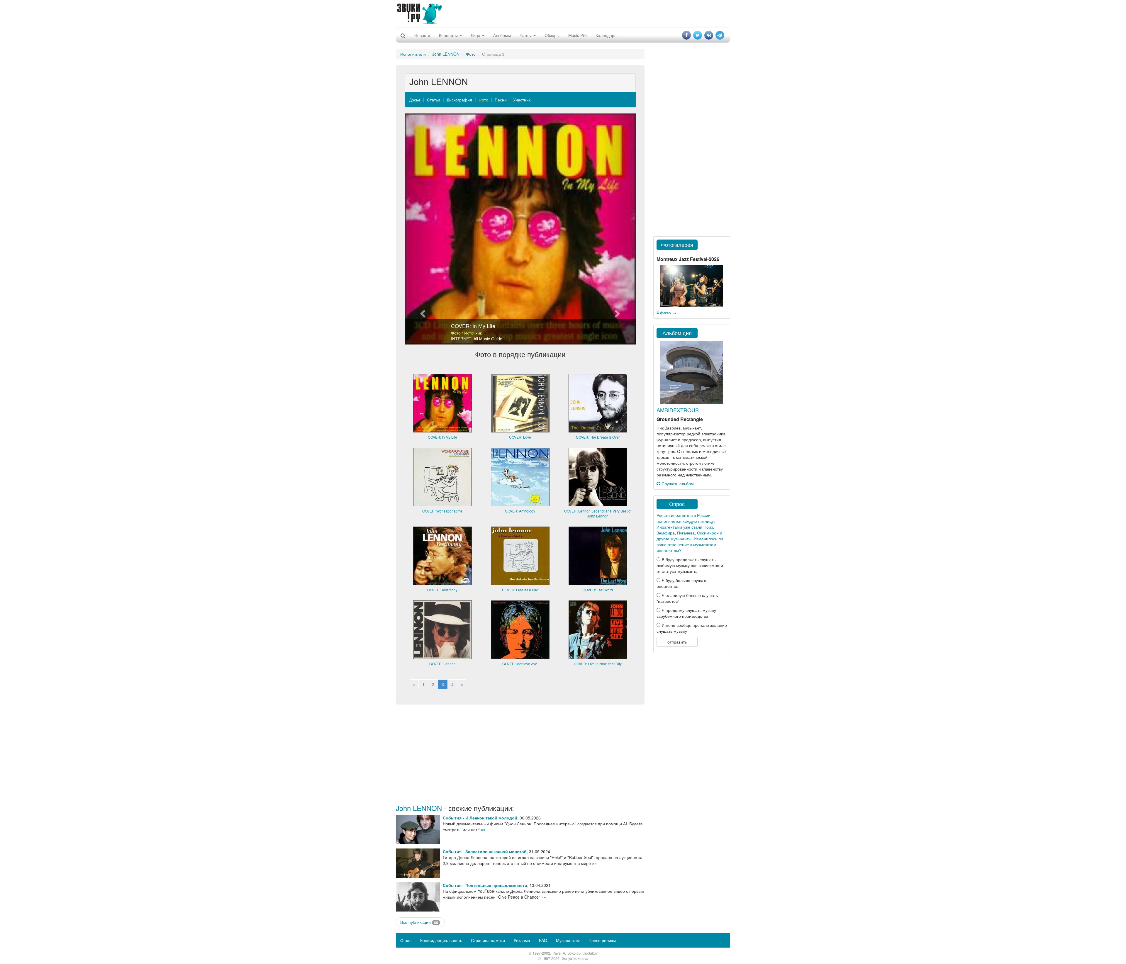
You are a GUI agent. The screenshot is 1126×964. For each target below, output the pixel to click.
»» (483, 829)
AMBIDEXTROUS (678, 410)
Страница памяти (488, 940)
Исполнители (413, 54)
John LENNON (445, 54)
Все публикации (419, 922)
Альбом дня (677, 333)
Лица (476, 35)
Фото (471, 54)
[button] (422, 228)
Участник (521, 100)
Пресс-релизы (602, 940)
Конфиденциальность (441, 940)
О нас (405, 940)
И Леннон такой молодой (491, 818)
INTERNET (461, 339)
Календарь (606, 35)
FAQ (543, 940)
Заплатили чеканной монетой (496, 851)
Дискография (459, 100)
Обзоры (552, 35)
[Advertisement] (563, 13)
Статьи (433, 100)
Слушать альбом (677, 483)
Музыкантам (568, 940)
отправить (677, 642)
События (452, 818)
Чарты (526, 35)
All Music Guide (488, 339)
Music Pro (577, 35)
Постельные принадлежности (496, 885)
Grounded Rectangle (680, 419)
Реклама (522, 940)
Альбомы (502, 35)
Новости (422, 35)
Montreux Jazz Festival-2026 (688, 259)
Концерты (449, 35)
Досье (414, 100)
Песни (501, 100)
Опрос (677, 504)
